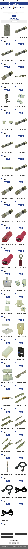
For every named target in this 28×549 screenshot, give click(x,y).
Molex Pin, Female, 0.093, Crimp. (20, 428)
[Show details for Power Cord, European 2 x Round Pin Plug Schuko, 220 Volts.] (7, 490)
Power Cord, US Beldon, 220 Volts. (20, 497)
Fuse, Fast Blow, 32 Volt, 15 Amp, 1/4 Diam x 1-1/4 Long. (20, 60)
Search (13, 15)
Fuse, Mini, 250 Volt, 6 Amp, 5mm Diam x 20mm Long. (20, 198)
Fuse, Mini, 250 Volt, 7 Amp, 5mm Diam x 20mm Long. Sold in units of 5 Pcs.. (7, 222)
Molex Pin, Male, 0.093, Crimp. (19, 451)
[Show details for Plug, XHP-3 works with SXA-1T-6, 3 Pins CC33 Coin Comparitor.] (7, 122)
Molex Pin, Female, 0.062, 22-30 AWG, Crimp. (7, 428)
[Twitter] (11, 540)
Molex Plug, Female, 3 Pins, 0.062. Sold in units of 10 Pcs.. (20, 313)
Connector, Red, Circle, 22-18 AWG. (20, 267)
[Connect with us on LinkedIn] (17, 540)
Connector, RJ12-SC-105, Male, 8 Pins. (6, 37)
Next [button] (26, 8)
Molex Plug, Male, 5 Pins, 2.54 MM (20, 359)
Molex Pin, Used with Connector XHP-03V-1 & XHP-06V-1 (6, 106)
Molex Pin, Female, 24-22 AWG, (19, 83)
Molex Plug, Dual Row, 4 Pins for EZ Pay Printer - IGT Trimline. (20, 290)
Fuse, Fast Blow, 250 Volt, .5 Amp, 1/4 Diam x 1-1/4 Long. (21, 37)
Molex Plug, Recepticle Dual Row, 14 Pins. (7, 382)
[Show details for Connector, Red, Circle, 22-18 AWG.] (21, 260)
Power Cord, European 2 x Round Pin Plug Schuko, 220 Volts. (7, 497)
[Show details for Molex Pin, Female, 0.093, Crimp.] (21, 421)
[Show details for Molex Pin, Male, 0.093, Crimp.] (21, 444)
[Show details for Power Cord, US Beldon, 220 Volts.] (21, 490)
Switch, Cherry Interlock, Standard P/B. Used (5, 290)
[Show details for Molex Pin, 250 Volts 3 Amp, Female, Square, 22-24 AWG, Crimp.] (21, 398)
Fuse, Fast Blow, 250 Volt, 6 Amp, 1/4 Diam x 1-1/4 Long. (7, 175)
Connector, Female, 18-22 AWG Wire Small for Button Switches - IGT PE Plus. (7, 245)
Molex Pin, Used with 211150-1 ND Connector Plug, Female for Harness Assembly (6, 475)
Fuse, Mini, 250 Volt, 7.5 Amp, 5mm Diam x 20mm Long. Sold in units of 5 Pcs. (20, 222)
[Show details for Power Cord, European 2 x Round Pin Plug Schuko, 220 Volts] (21, 467)
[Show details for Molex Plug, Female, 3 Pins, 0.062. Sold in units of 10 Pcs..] (21, 306)
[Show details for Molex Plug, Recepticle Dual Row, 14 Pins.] (7, 375)
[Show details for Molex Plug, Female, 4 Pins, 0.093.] (7, 329)
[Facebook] (13, 540)
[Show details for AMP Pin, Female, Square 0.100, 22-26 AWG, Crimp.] (21, 375)
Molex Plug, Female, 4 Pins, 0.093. (6, 336)
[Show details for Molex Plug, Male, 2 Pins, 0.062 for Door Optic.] (21, 329)
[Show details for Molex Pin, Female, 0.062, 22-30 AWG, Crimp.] (7, 421)
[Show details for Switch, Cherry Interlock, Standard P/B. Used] (7, 283)
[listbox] (8, 12)
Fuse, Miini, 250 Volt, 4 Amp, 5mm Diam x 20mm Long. (7, 198)
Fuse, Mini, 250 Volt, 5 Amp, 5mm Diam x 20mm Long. (7, 83)
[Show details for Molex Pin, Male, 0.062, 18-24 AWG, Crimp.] (7, 444)
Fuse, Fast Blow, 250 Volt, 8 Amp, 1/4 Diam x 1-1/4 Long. (20, 175)
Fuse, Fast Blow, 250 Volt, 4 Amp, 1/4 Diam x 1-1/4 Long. (20, 152)
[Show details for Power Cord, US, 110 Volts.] (7, 513)
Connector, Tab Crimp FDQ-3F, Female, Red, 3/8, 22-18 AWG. (6, 267)
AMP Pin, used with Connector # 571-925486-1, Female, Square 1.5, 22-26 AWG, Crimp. (7, 406)
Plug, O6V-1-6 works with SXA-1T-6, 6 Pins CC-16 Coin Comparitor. (21, 106)
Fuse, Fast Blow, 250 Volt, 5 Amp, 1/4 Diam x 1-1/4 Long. (7, 60)
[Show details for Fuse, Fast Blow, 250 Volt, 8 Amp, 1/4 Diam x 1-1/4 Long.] (21, 168)
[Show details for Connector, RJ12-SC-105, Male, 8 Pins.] (7, 30)
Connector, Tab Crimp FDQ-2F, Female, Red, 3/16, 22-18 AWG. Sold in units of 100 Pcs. (21, 245)
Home (9, 19)
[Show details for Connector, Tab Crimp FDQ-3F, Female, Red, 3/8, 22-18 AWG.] (7, 260)
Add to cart (8, 44)
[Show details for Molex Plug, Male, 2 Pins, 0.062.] (7, 352)
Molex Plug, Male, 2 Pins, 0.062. (6, 359)
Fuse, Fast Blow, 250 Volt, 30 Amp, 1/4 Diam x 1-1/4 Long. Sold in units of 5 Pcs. (7, 153)
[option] (14, 7)
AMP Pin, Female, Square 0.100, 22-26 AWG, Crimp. (20, 382)
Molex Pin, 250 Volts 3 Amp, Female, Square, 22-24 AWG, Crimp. (20, 405)
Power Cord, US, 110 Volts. (5, 520)
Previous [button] (1, 8)
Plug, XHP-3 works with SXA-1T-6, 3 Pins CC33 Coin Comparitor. (7, 129)
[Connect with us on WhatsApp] (15, 540)
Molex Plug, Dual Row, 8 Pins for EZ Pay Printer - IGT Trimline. (7, 313)
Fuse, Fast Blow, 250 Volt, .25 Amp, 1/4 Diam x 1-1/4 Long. (20, 129)
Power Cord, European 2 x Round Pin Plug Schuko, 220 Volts (20, 474)
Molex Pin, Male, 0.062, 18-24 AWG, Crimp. (6, 451)
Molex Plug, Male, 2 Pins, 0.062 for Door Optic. (20, 336)
